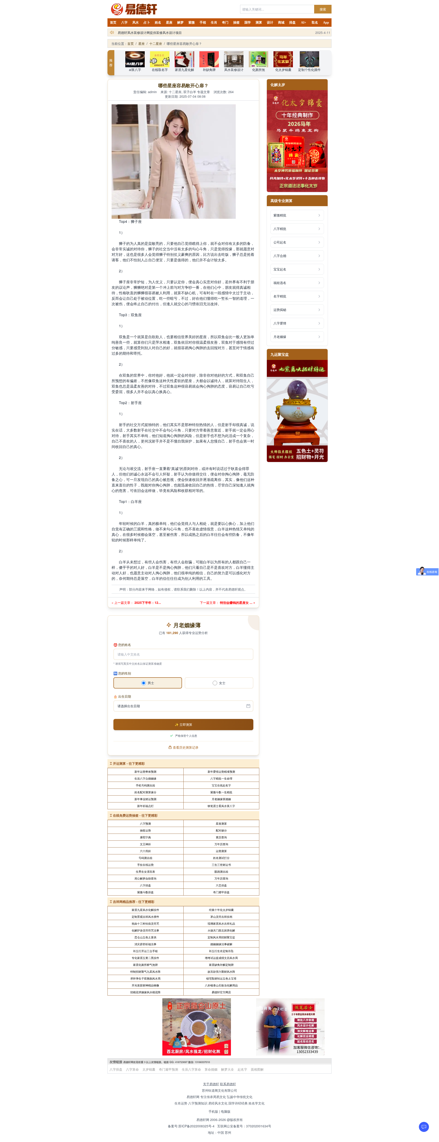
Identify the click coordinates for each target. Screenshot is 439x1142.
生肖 (214, 22)
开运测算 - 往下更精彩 (129, 763)
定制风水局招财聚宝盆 (221, 937)
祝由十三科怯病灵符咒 (145, 923)
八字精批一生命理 (221, 778)
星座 (169, 22)
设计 (270, 22)
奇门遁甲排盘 (221, 892)
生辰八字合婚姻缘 (145, 778)
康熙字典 (145, 837)
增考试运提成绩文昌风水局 (221, 958)
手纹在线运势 (145, 865)
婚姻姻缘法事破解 (221, 944)
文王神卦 (145, 844)
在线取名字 (160, 69)
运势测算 (221, 851)
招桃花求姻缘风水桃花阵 (145, 992)
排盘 (292, 22)
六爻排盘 (221, 885)
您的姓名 (122, 644)
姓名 (158, 22)
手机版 (213, 1111)
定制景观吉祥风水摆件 (145, 916)
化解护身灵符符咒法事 (145, 930)
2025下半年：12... (147, 602)
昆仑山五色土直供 (145, 937)
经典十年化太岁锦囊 (221, 910)
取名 (315, 22)
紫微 (191, 22)
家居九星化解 (184, 69)
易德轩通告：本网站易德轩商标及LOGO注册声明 (153, 32)
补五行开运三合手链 (145, 951)
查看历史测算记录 (185, 747)
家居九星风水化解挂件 (145, 910)
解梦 (180, 22)
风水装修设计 (234, 69)
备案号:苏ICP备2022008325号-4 (191, 1126)
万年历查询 (221, 844)
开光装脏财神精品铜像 (145, 985)
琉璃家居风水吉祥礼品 (221, 923)
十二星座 (155, 43)
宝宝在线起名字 (221, 785)
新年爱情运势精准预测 (221, 771)
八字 (124, 22)
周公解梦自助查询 (145, 878)
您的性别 (122, 673)
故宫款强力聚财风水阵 (221, 971)
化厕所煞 (258, 69)
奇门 (225, 22)
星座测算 (221, 823)
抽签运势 (145, 830)
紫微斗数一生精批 (221, 792)
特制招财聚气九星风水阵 (145, 971)
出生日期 (122, 696)
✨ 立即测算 (183, 724)
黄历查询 (221, 837)
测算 (259, 22)
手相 (203, 22)
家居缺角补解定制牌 (221, 965)
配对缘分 (221, 830)
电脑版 (225, 1111)
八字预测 (145, 823)
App (326, 22)
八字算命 (132, 1069)
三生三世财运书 (221, 865)
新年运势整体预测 (145, 771)
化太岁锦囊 (283, 69)
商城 (281, 22)
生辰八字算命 (191, 1069)
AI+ (303, 22)
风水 (135, 22)
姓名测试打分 (221, 858)
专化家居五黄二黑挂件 (145, 958)
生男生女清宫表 (145, 871)
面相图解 (257, 1069)
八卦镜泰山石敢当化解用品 (221, 985)
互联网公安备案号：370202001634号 (244, 1126)
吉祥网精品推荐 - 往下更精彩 (133, 901)
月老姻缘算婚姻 (221, 799)
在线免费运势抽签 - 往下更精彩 (135, 815)
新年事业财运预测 (145, 799)
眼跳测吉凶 (221, 871)
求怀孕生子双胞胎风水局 (145, 978)
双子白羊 (189, 91)
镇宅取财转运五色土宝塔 (221, 978)
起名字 (242, 1069)
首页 (113, 22)
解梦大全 (227, 1069)
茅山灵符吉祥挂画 (221, 916)
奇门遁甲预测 (168, 1069)
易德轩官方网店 (221, 992)
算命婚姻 (211, 1069)
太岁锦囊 (148, 1069)
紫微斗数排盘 (145, 892)
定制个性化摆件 (309, 69)
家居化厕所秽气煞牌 (145, 965)
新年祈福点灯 (145, 806)
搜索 (323, 9)
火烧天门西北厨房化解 (221, 930)
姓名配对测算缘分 (145, 792)
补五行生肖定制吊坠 (221, 951)
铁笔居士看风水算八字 (221, 806)
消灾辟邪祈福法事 (145, 944)
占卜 (147, 22)
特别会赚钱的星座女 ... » (237, 602)
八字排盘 (145, 885)
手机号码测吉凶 (145, 785)
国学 (247, 22)
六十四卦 (145, 851)
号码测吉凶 (145, 858)
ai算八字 (135, 69)
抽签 (236, 22)
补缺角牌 (209, 69)
